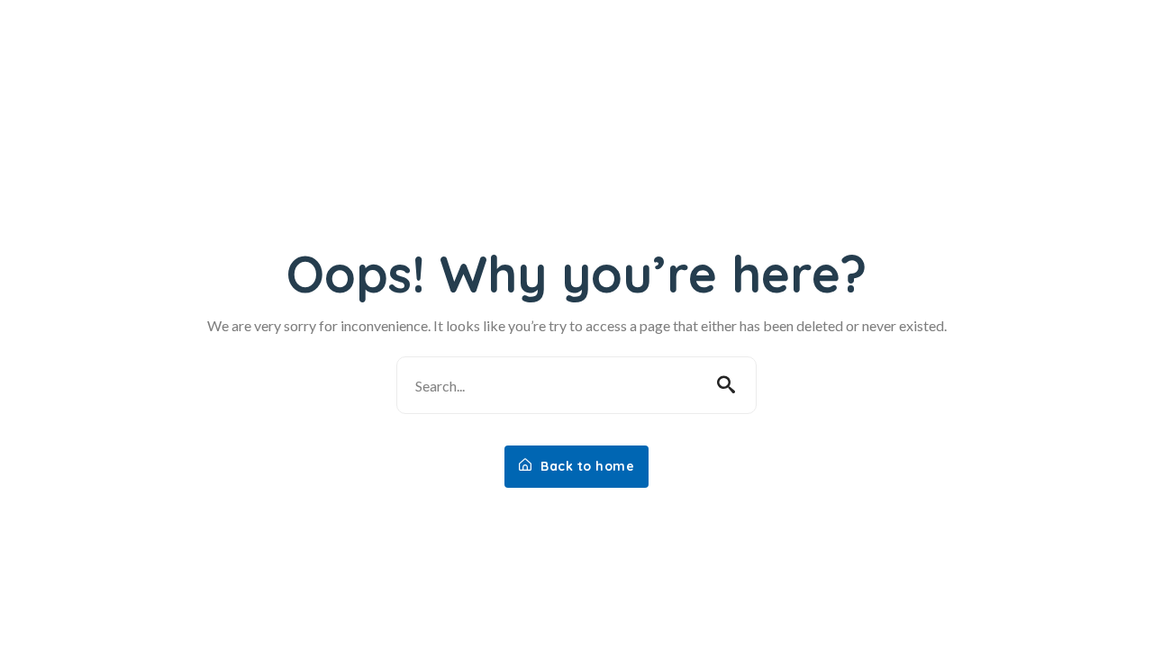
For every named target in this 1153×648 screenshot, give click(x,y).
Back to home (586, 466)
